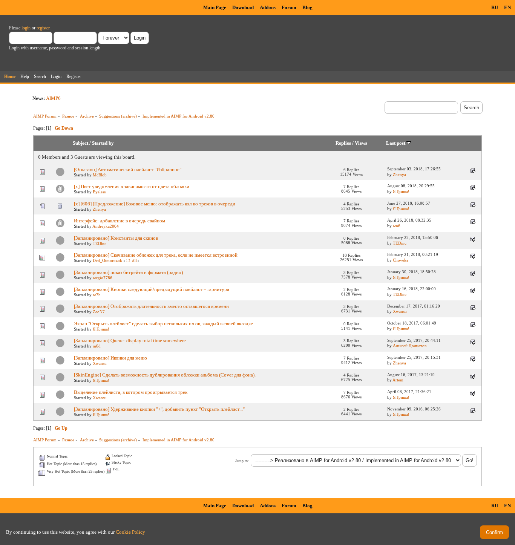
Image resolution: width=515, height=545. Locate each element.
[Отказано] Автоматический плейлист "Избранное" (127, 169)
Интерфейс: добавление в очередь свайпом (119, 221)
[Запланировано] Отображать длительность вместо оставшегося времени (151, 306)
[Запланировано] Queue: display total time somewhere (130, 340)
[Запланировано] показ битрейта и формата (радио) (128, 272)
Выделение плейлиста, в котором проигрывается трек (130, 392)
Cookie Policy (130, 532)
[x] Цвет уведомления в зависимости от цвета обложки (131, 186)
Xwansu (400, 311)
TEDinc (99, 243)
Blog (307, 7)
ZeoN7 (99, 311)
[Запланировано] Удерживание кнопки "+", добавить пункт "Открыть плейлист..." (159, 409)
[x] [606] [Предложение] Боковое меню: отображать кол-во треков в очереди (154, 204)
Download (243, 7)
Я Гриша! (401, 191)
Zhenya (399, 174)
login (26, 28)
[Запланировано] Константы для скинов (116, 238)
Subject (80, 143)
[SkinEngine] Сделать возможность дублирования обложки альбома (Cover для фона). (165, 375)
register (43, 28)
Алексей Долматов (409, 345)
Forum (289, 7)
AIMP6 (53, 98)
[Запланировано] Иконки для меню (110, 358)
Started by (103, 143)
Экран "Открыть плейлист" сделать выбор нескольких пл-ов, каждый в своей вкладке (163, 323)
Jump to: (242, 461)
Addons (268, 7)
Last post (396, 143)
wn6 (396, 226)
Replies (343, 143)
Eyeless (99, 192)
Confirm (494, 532)
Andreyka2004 (105, 226)
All (134, 261)
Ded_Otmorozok (107, 260)
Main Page (214, 7)
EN (507, 7)
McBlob (100, 175)
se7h (97, 294)
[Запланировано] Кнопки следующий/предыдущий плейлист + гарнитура (151, 289)
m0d (97, 346)
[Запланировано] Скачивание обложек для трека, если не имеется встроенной (156, 255)
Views (361, 143)
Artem (397, 380)
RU (494, 7)
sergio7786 (102, 278)
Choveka (400, 260)
